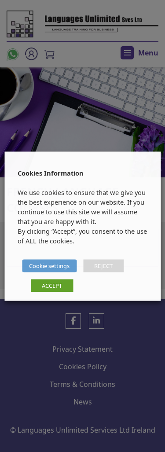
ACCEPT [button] (52, 285)
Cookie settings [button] (49, 265)
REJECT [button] (103, 265)
